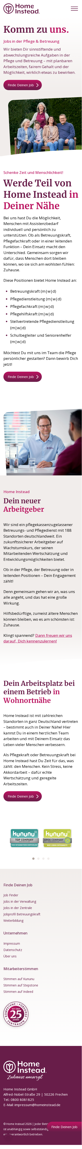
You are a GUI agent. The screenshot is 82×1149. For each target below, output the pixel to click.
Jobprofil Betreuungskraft (21, 914)
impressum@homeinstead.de (37, 1104)
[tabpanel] (24, 838)
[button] (74, 8)
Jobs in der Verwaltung (19, 901)
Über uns (10, 956)
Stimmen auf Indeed (18, 991)
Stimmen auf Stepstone (20, 985)
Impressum (11, 943)
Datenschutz (12, 949)
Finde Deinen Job (21, 85)
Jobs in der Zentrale (17, 908)
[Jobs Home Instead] (21, 8)
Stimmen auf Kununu (18, 979)
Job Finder (10, 895)
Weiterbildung (13, 920)
